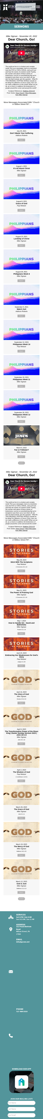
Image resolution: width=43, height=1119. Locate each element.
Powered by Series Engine (21, 468)
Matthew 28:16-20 (29, 91)
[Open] (38, 7)
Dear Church (20, 93)
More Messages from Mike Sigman (26, 94)
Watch (21, 140)
